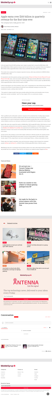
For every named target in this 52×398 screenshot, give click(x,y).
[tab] (4, 328)
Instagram (36, 375)
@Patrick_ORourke (14, 26)
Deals (4, 265)
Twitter (23, 153)
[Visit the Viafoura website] (48, 351)
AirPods (7, 143)
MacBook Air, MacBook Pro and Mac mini (13, 127)
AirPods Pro (14, 143)
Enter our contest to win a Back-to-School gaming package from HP (28, 185)
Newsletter (3, 377)
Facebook (16, 153)
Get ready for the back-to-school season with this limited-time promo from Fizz (28, 202)
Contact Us (3, 372)
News (3, 12)
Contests (2, 375)
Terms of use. (16, 394)
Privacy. (12, 394)
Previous (45, 12)
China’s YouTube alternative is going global (37, 245)
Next (49, 12)
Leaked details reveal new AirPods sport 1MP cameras (12, 245)
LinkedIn (29, 153)
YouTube (36, 377)
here (46, 149)
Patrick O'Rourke (7, 26)
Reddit (35, 153)
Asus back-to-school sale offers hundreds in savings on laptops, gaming (12, 269)
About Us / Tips (20, 372)
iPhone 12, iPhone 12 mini (35, 77)
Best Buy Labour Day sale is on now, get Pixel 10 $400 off (38, 268)
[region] (26, 333)
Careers (19, 375)
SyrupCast (3, 374)
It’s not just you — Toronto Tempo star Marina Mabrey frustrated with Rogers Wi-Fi (27, 170)
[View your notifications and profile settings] (50, 327)
